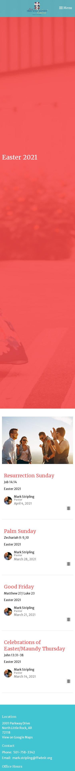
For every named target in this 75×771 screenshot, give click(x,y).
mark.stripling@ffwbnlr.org (32, 758)
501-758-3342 (24, 752)
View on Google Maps (17, 737)
